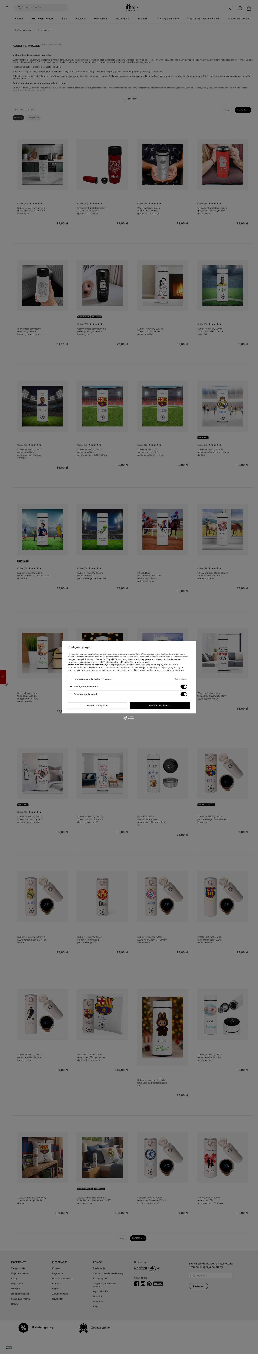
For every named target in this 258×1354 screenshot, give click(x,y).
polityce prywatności (145, 659)
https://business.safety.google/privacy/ (88, 664)
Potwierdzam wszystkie (160, 705)
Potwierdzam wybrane (97, 705)
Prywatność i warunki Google (135, 662)
